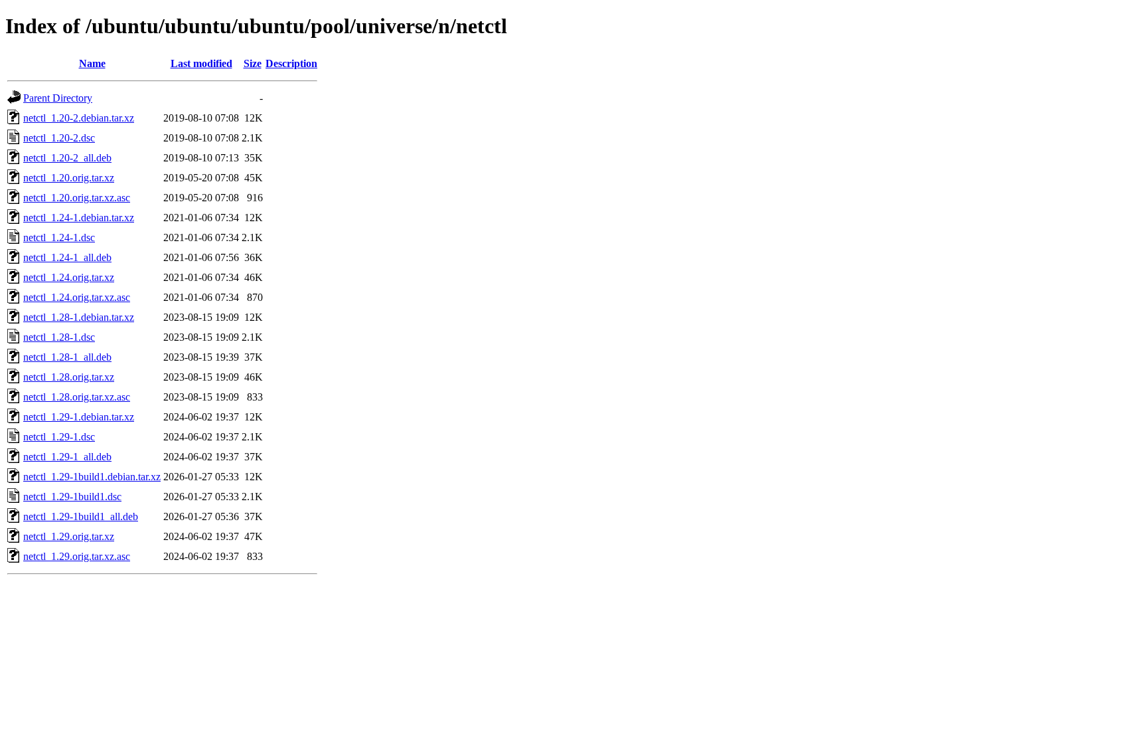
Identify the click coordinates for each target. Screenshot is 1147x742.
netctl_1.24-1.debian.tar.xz (78, 217)
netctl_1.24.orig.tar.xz (68, 277)
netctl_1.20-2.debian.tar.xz (78, 118)
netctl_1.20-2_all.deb (67, 157)
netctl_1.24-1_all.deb (67, 257)
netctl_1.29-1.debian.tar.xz (78, 416)
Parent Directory (57, 98)
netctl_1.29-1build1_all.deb (80, 516)
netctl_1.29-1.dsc (59, 436)
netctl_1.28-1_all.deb (67, 357)
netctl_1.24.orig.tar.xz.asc (76, 297)
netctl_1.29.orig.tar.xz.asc (76, 556)
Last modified (201, 63)
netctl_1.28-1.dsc (59, 337)
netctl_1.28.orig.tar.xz (68, 377)
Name (92, 63)
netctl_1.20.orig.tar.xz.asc (76, 197)
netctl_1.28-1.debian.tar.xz (78, 317)
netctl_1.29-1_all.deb (67, 456)
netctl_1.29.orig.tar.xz (68, 536)
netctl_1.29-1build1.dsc (72, 496)
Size (253, 63)
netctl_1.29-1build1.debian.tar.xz (92, 476)
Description (291, 63)
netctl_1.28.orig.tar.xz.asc (76, 397)
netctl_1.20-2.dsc (59, 137)
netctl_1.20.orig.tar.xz (68, 177)
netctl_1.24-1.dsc (59, 237)
